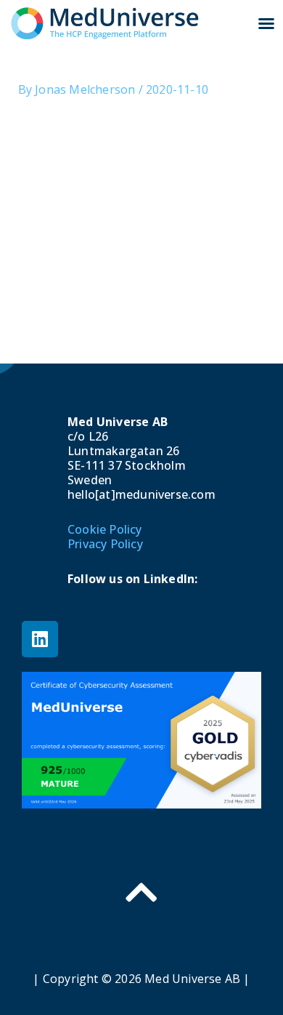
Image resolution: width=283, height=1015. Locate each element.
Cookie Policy (104, 529)
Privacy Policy (105, 544)
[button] (266, 23)
